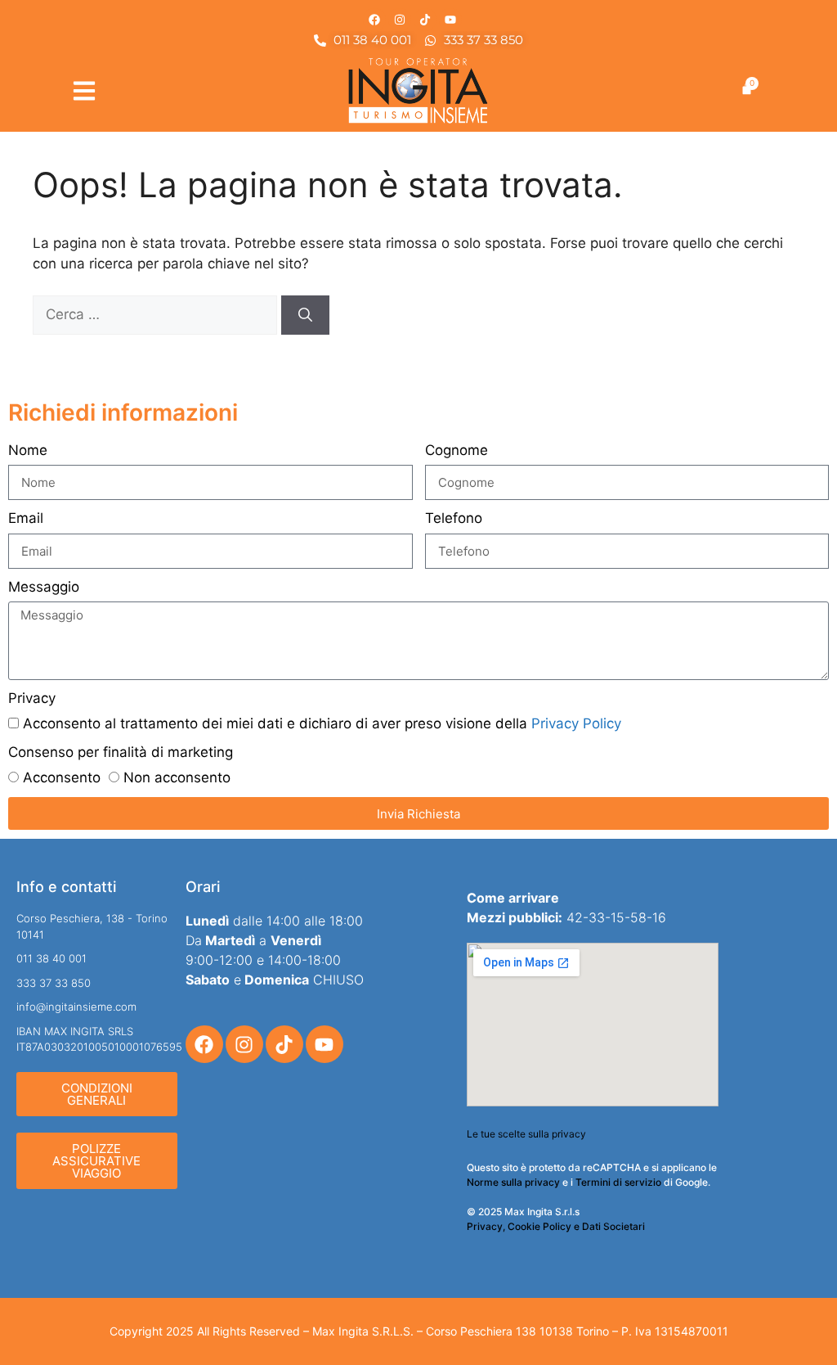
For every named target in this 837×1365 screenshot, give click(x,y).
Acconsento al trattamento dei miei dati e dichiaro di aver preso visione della (322, 723)
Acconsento (62, 777)
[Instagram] (399, 19)
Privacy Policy (576, 723)
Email (25, 518)
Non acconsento (177, 777)
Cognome (456, 450)
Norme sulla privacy (513, 1182)
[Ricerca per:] (157, 314)
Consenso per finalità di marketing (120, 752)
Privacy (32, 698)
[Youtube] (450, 19)
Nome (27, 450)
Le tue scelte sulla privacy (526, 1134)
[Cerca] (305, 315)
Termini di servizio (618, 1182)
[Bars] (84, 90)
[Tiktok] (425, 19)
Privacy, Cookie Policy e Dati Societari (556, 1226)
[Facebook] (374, 19)
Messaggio (43, 587)
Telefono (453, 518)
